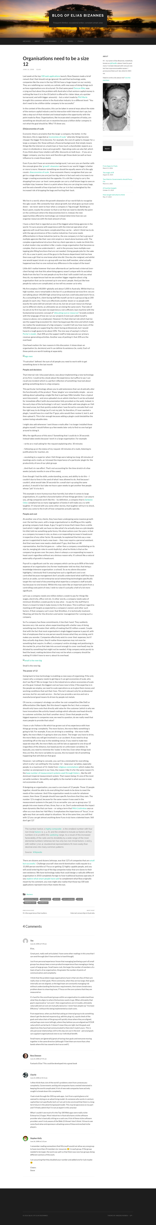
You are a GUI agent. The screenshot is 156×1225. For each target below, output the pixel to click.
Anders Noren (122, 1215)
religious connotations (68, 767)
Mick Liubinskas (79, 808)
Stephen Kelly (36, 1138)
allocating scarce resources (66, 313)
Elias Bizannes (50, 41)
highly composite (53, 829)
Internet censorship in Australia (82, 912)
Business (30, 894)
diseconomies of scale (39, 172)
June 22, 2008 (28, 69)
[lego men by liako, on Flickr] (28, 356)
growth (57, 899)
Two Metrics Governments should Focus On (117, 180)
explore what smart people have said (43, 878)
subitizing (54, 835)
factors (38, 832)
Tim (31, 940)
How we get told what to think (114, 195)
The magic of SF (108, 172)
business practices (31, 899)
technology (43, 902)
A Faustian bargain (110, 188)
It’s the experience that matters (35, 912)
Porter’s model (29, 334)
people (79, 899)
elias (39, 69)
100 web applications (50, 76)
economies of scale (57, 137)
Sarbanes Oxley (30, 902)
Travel (70, 41)
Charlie (33, 1074)
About (37, 41)
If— (62, 41)
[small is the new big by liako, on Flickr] (32, 660)
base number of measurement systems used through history (53, 773)
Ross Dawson (35, 1055)
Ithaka (80, 41)
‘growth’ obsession (50, 166)
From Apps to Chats (110, 166)
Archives (26, 41)
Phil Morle (82, 97)
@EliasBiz (113, 63)
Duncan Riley (80, 88)
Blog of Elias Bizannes (78, 15)
